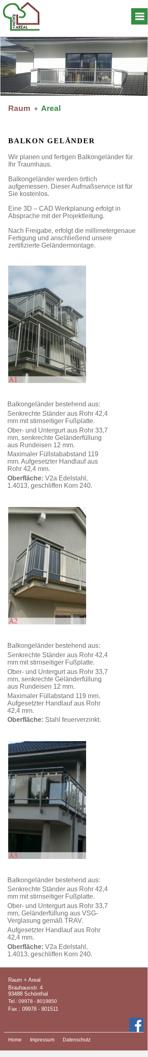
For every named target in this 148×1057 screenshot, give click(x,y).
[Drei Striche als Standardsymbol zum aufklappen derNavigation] (139, 16)
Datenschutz (77, 1039)
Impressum (42, 1039)
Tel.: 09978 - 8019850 (32, 1001)
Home (15, 1039)
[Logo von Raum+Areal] (23, 3)
